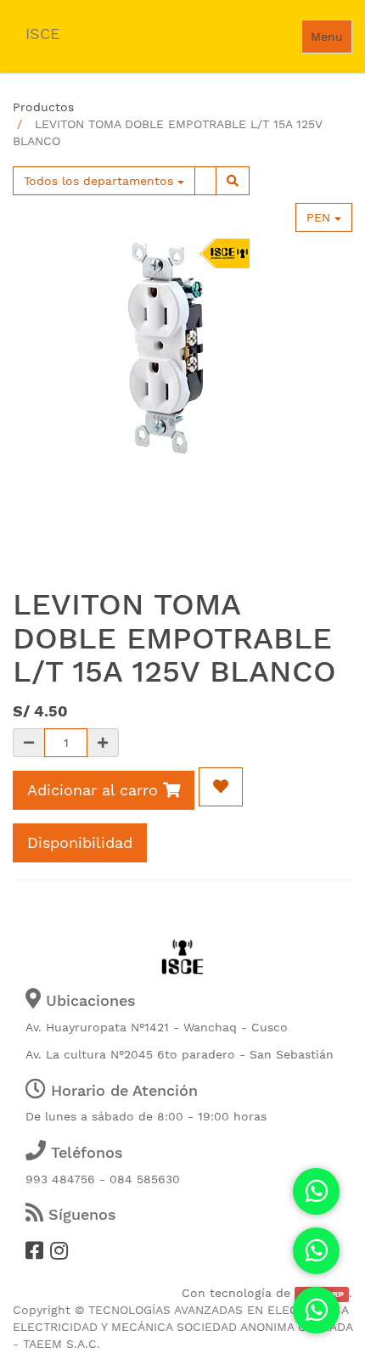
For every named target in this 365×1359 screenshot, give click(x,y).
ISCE (42, 33)
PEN (320, 217)
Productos (43, 107)
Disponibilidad (79, 842)
